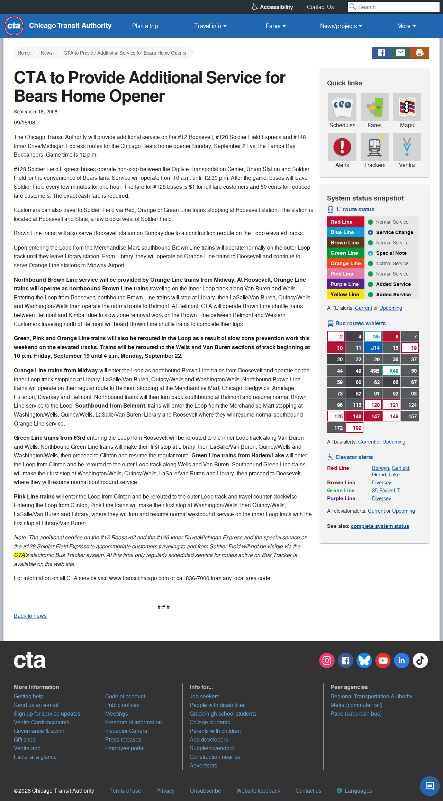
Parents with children (215, 731)
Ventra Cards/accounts (41, 722)
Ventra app (27, 748)
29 (377, 359)
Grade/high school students (223, 714)
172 (338, 428)
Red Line (342, 222)
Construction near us (215, 757)
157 (412, 416)
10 (340, 348)
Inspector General (126, 731)
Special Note (391, 253)
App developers (209, 740)
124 (412, 405)
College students (210, 722)
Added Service (393, 284)
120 (375, 405)
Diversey (381, 482)
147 (375, 416)
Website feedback (258, 791)
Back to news (30, 616)
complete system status (380, 526)
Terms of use (125, 791)
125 (338, 416)
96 (340, 405)
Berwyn (380, 468)
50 (414, 371)
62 (377, 382)
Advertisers (203, 766)
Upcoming (390, 308)
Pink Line (342, 274)
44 (340, 371)
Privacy (165, 791)
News (47, 53)
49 (358, 371)
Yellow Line (345, 294)
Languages (357, 791)
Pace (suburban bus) (356, 714)
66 (395, 382)
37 (414, 359)
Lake (394, 474)
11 (358, 348)
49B (375, 371)
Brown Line (345, 242)
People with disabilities (218, 705)
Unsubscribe (205, 791)
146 (357, 416)
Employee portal (124, 748)
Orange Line (346, 263)
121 (394, 405)
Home (24, 53)
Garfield (400, 468)
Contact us (309, 791)
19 (414, 348)
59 (340, 382)
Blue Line (342, 232)
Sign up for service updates (47, 714)
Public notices (122, 705)
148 (394, 416)
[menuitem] (145, 26)
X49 (393, 371)
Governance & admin (40, 731)
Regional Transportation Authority (372, 696)
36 (395, 359)
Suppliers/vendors (212, 748)
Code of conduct (125, 696)
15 (395, 348)
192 (357, 428)
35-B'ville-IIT (386, 490)
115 (357, 405)
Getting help (28, 696)
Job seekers (204, 696)
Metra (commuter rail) (356, 705)
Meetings (116, 714)
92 (395, 394)
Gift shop (25, 740)
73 (340, 394)
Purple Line (345, 284)
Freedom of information (133, 722)
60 (358, 382)
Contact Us (320, 7)
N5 (376, 336)
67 (414, 382)
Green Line (344, 253)
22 (358, 359)
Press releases (123, 740)
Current (363, 308)
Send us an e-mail (36, 705)
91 (377, 394)
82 (358, 394)
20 (340, 359)
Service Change (394, 232)
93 (414, 394)
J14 (375, 348)
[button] (98, 686)
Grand (379, 474)
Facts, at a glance (35, 757)
